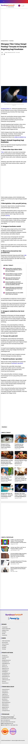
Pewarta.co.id (4, 655)
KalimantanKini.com (6, 676)
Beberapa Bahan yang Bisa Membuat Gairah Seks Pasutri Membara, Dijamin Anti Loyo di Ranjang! (13, 270)
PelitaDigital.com (5, 670)
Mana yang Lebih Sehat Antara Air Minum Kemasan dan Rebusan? (12, 278)
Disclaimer (4, 631)
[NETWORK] (19, 6)
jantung (8, 215)
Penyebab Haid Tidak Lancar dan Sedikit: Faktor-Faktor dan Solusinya (14, 293)
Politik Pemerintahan (6, 640)
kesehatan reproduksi (17, 363)
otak (25, 255)
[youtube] (7, 1)
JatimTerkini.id (5, 691)
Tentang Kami (4, 627)
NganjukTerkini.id (5, 707)
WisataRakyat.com (5, 674)
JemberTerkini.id (5, 700)
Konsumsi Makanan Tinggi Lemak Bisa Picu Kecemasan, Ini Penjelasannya (13, 274)
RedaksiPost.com (5, 668)
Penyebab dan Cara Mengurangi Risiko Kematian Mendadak (19, 446)
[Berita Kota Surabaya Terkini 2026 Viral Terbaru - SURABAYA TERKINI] (7, 6)
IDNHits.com (4, 665)
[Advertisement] (14, 24)
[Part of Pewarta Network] (14, 619)
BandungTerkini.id (5, 695)
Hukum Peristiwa (5, 644)
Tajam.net (4, 658)
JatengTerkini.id (5, 692)
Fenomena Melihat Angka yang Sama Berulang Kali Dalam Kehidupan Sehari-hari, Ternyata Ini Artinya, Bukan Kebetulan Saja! (19, 555)
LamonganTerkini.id (6, 710)
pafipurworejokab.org (20, 137)
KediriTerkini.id (5, 708)
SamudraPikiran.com (6, 673)
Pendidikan (4, 645)
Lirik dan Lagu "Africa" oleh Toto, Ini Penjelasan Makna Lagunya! (18, 548)
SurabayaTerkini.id (4, 40)
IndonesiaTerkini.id (5, 689)
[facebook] (1, 1)
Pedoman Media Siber (6, 628)
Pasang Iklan (4, 635)
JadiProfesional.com (6, 679)
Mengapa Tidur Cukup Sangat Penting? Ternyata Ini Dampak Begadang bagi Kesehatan (21, 495)
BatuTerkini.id (4, 699)
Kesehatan (11, 40)
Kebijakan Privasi (5, 630)
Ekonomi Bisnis (5, 642)
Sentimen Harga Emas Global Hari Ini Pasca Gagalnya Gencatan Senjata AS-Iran (19, 569)
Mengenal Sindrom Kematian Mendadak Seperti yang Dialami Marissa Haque (5, 446)
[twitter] (3, 1)
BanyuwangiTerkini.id (6, 702)
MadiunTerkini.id (5, 704)
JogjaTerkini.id (5, 694)
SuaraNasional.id (5, 656)
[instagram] (5, 1)
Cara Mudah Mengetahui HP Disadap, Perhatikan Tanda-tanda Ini (19, 562)
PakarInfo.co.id (5, 678)
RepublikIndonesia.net (6, 660)
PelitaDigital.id (5, 671)
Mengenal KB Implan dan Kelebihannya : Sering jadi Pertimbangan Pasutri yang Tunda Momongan (14, 289)
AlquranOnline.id (5, 683)
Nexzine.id (4, 681)
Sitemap (3, 633)
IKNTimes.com (5, 666)
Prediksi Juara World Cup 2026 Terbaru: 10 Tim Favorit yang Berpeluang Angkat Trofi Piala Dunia (18, 541)
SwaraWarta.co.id (5, 661)
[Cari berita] (26, 1)
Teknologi (4, 649)
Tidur (2, 152)
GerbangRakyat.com (6, 663)
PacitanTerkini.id (5, 705)
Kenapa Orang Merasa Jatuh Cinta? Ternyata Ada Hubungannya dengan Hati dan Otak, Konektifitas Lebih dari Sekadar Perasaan (14, 283)
